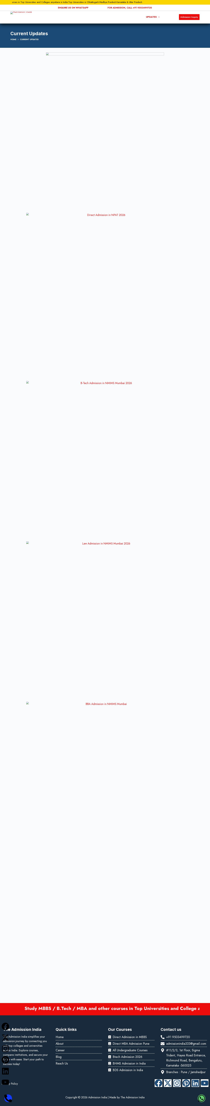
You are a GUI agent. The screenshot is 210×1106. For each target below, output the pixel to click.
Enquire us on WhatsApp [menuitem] (73, 7)
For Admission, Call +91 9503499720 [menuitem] (130, 7)
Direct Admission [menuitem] (114, 17)
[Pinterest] (5, 1060)
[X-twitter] (5, 1037)
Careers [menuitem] (137, 17)
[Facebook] (5, 1026)
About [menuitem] (76, 17)
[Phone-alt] (8, 1098)
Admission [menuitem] (90, 17)
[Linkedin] (5, 1071)
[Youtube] (5, 1082)
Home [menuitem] (64, 17)
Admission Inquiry (189, 17)
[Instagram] (5, 1049)
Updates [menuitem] (151, 17)
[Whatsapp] (201, 1098)
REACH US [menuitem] (169, 17)
